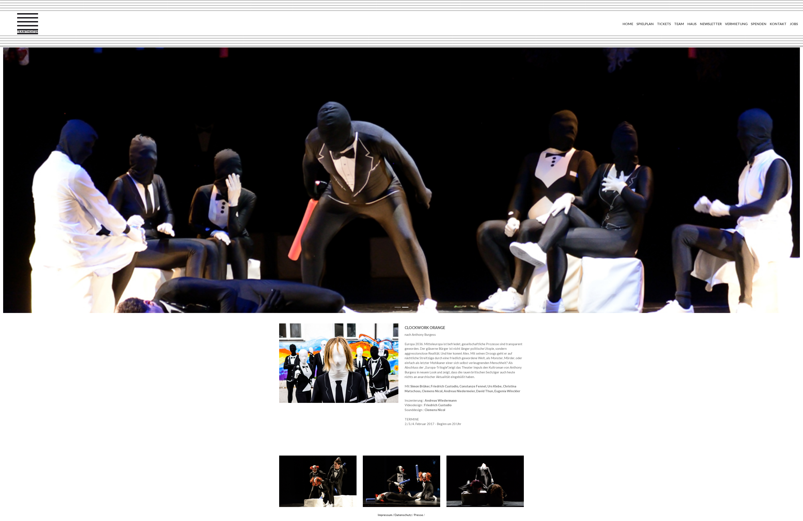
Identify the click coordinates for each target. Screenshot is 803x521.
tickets (664, 24)
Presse (418, 515)
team (679, 24)
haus (692, 24)
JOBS (794, 24)
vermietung (736, 24)
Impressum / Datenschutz (395, 515)
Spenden (758, 24)
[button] (63, 180)
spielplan (645, 24)
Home (628, 24)
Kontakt (778, 24)
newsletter (711, 24)
